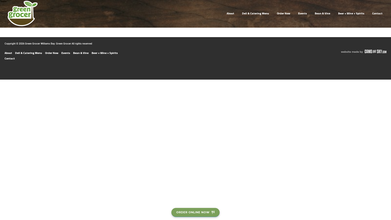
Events (302, 13)
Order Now (283, 13)
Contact (377, 13)
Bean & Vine (322, 13)
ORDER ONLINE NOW (193, 212)
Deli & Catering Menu (255, 13)
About (230, 13)
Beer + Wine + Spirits (351, 13)
